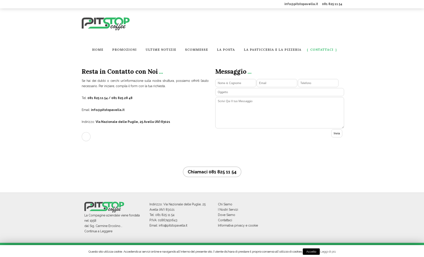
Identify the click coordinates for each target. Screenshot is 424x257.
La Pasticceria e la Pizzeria (272, 50)
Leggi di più (328, 251)
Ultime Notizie (161, 50)
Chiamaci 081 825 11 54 (212, 171)
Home (97, 50)
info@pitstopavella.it (301, 4)
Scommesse (196, 50)
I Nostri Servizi (228, 209)
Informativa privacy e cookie (238, 225)
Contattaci (321, 50)
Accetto (311, 251)
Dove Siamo (226, 215)
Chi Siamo (225, 204)
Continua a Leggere (98, 231)
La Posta (226, 50)
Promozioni (124, 50)
